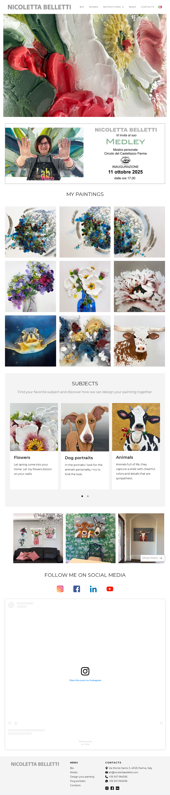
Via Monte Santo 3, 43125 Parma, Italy (130, 768)
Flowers (22, 457)
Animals (124, 457)
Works (93, 7)
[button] (113, 6)
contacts (147, 7)
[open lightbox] (30, 538)
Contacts (75, 785)
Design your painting (82, 776)
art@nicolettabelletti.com (123, 772)
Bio (82, 7)
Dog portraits (79, 457)
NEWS (132, 7)
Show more (150, 558)
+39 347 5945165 (118, 776)
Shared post (85, 741)
